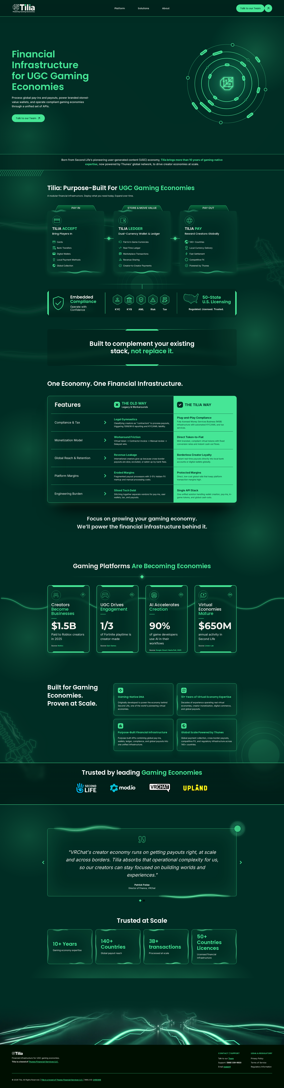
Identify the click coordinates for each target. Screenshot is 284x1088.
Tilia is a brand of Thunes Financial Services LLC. (62, 1080)
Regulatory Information (261, 1067)
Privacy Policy (257, 1058)
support (227, 1067)
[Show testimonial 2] (144, 900)
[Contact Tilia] (268, 8)
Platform (119, 8)
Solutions (143, 8)
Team (231, 1058)
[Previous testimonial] (43, 862)
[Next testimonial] (241, 862)
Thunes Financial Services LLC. (43, 1061)
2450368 (97, 1080)
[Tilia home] (24, 8)
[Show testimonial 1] (140, 900)
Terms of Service (258, 1062)
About (166, 8)
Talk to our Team (250, 8)
